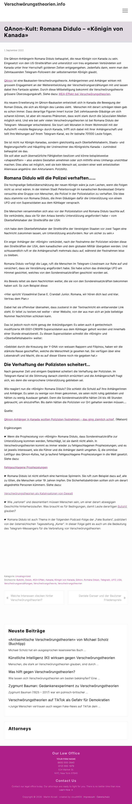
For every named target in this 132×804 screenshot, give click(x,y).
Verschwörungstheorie (45, 583)
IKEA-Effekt (39, 580)
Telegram (105, 580)
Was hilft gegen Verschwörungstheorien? (41, 672)
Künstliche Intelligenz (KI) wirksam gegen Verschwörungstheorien (61, 658)
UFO (113, 580)
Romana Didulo (91, 580)
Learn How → (66, 790)
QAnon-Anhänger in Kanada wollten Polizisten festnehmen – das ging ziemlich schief (59, 419)
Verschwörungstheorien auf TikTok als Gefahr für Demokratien (59, 700)
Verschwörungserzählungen (18, 583)
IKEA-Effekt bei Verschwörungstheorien (84, 94)
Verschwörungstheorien (70, 583)
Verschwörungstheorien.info (34, 4)
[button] (125, 10)
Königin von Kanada (64, 580)
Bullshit (122, 506)
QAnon (8, 80)
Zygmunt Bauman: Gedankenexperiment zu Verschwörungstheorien (63, 686)
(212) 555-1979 (66, 766)
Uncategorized (23, 576)
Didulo (28, 580)
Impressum (89, 797)
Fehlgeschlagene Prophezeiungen (25, 467)
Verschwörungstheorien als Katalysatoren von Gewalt (38, 493)
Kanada (49, 580)
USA (119, 580)
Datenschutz (103, 797)
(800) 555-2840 (66, 762)
